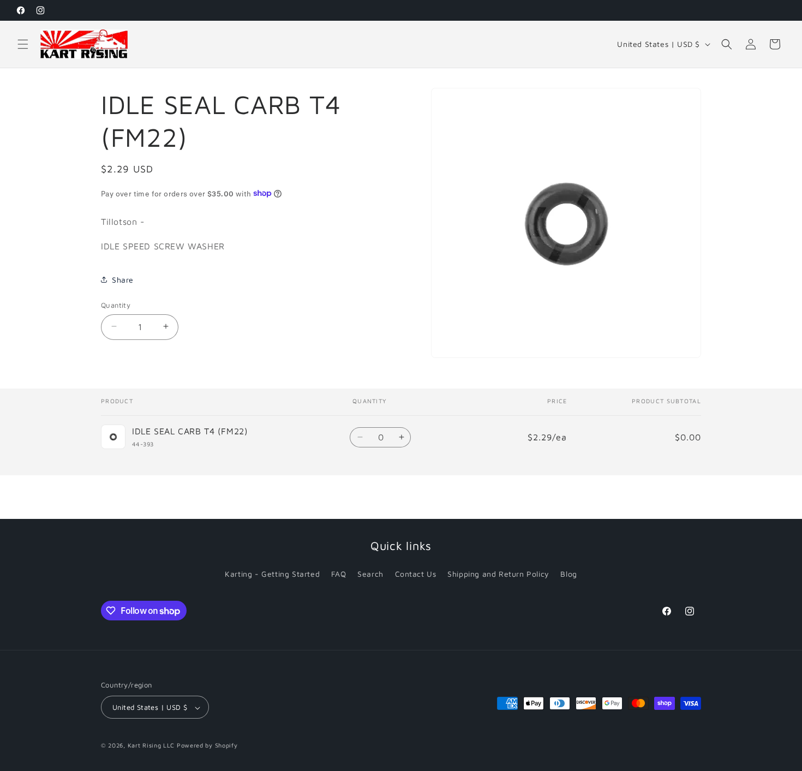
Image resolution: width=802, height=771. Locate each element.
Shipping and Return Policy (498, 573)
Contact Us (415, 573)
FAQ (338, 573)
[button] (23, 44)
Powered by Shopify (207, 745)
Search (370, 573)
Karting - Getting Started (272, 573)
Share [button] (123, 279)
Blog (568, 573)
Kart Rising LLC (151, 745)
